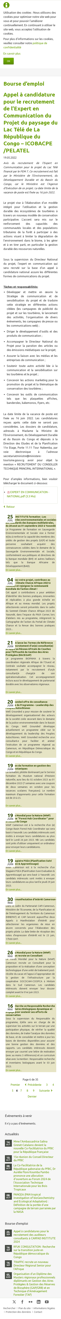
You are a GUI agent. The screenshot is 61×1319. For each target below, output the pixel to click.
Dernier (32, 1096)
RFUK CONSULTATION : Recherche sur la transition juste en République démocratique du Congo (34, 1252)
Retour (10, 506)
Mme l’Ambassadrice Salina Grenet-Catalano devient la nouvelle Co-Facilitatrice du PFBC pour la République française (34, 1146)
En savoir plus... (14, 570)
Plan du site (24, 1308)
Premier (15, 1084)
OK (8, 61)
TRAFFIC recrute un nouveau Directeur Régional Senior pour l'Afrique (32, 1265)
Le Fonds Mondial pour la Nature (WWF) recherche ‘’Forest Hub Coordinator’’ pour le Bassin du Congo (30, 818)
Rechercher (9, 1308)
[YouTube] (46, 1301)
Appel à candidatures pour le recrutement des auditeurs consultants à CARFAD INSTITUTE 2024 (35, 1236)
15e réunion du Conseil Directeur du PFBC (33, 1158)
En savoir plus (12, 53)
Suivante (44, 1090)
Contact (38, 1312)
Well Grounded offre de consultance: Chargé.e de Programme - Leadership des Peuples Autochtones (30, 705)
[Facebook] (22, 1301)
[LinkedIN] (38, 1301)
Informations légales (44, 1308)
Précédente (34, 1084)
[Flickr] (30, 1301)
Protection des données (18, 1312)
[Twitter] (14, 1301)
